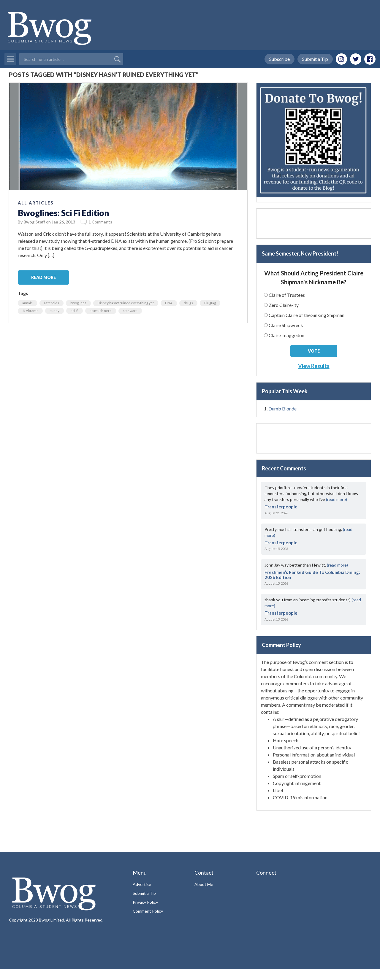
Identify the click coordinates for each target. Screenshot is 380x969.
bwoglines (78, 303)
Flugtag (210, 303)
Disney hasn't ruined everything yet (126, 303)
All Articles (36, 202)
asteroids (51, 303)
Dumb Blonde (282, 408)
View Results (314, 366)
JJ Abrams (30, 310)
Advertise (142, 884)
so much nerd (101, 310)
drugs (188, 303)
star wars (130, 310)
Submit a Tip (315, 59)
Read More (43, 277)
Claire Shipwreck (286, 325)
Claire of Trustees (287, 295)
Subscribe (279, 59)
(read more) (336, 499)
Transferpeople (281, 506)
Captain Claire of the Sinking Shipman (306, 315)
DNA (168, 303)
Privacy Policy (145, 902)
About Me (203, 884)
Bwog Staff (34, 221)
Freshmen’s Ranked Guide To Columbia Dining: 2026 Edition (312, 575)
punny (54, 310)
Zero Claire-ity (284, 305)
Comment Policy (148, 911)
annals (27, 303)
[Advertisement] (313, 223)
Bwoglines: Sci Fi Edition (63, 213)
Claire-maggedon (286, 335)
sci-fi (74, 310)
